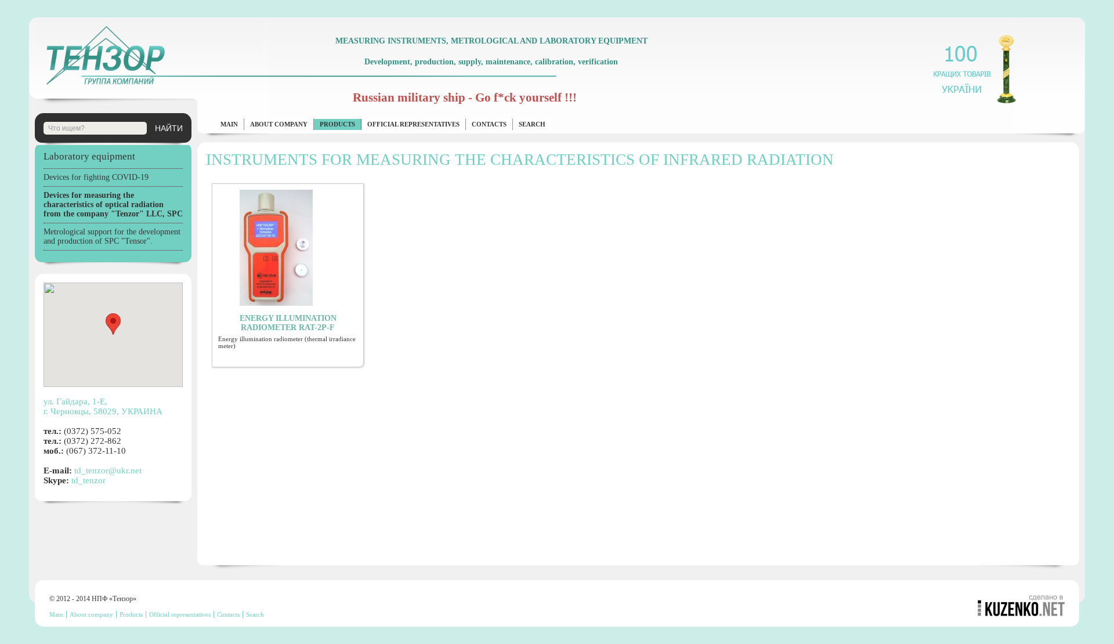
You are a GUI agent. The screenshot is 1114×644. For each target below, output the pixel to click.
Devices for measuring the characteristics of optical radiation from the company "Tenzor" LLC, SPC (113, 204)
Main (229, 124)
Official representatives (413, 124)
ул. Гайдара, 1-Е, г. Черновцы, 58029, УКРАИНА (103, 406)
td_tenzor (88, 480)
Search (532, 124)
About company (279, 124)
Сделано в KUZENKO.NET (1021, 605)
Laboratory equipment (89, 156)
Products (337, 124)
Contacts (489, 124)
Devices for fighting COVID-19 (96, 177)
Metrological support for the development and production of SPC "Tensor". (112, 236)
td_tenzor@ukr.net (108, 470)
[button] (113, 324)
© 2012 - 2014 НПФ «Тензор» (92, 599)
